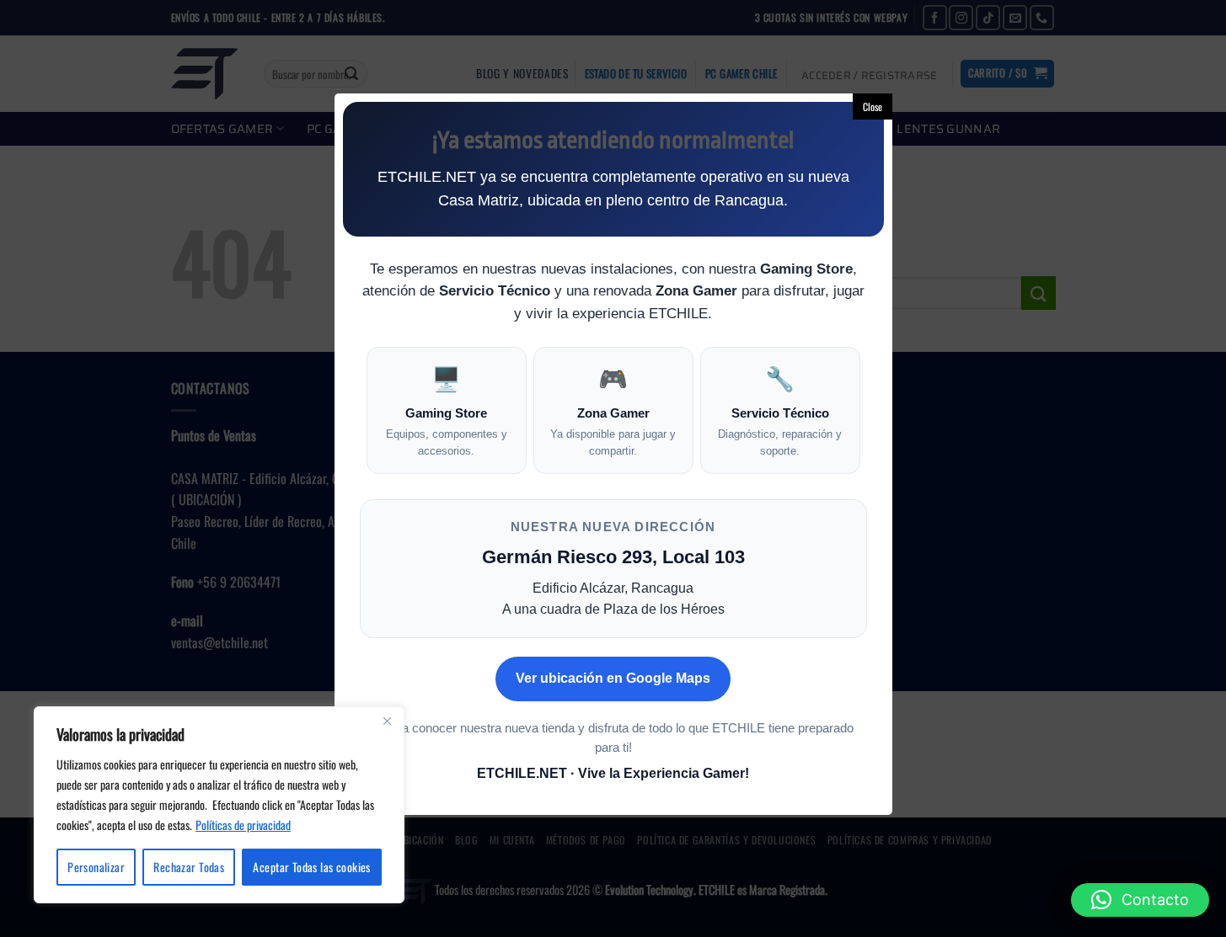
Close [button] (872, 106)
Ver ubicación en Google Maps (613, 678)
